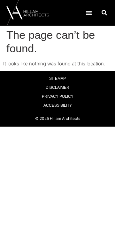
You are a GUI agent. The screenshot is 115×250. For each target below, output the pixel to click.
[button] (89, 13)
